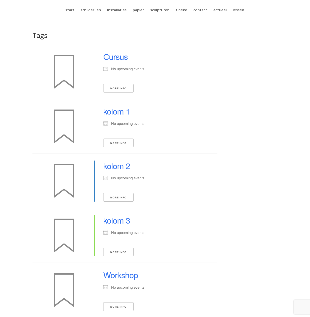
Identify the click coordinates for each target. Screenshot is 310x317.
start (69, 10)
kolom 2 (116, 165)
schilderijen (91, 10)
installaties (117, 10)
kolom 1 (116, 111)
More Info (118, 88)
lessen (238, 10)
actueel (220, 10)
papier (138, 10)
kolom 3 (116, 220)
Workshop (120, 274)
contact (200, 10)
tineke (181, 10)
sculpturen (160, 10)
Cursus (115, 56)
